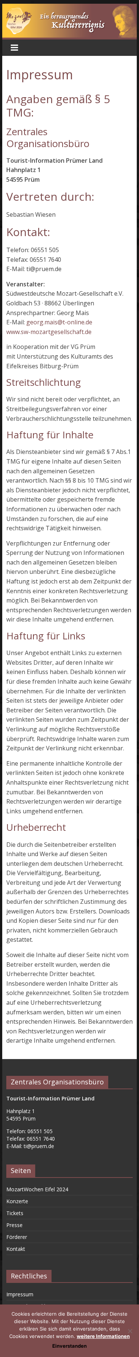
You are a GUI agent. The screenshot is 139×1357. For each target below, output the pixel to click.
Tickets (14, 1213)
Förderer (16, 1236)
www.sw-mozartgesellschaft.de (49, 332)
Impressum (19, 1294)
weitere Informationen (103, 1336)
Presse (14, 1225)
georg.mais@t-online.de (59, 322)
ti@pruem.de (39, 1146)
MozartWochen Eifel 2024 (37, 1189)
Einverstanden (69, 1346)
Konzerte (17, 1201)
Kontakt (15, 1248)
